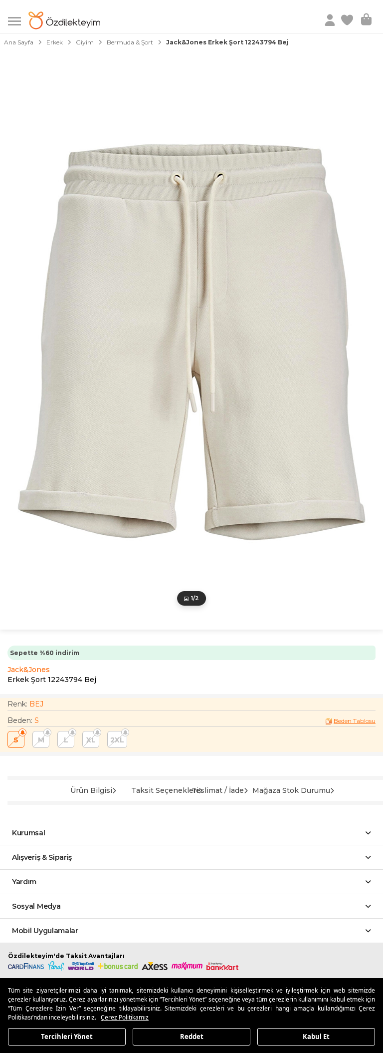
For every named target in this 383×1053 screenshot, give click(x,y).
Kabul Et (316, 1036)
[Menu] (18, 20)
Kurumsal (28, 832)
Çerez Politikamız (125, 1017)
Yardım (24, 881)
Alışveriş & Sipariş (42, 857)
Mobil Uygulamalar (45, 930)
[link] (348, 20)
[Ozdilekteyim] (64, 20)
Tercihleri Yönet (67, 1036)
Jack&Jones (28, 669)
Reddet (191, 1036)
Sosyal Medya (36, 906)
